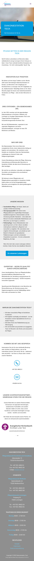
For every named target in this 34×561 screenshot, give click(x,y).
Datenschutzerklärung (17, 548)
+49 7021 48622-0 (17, 369)
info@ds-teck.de (17, 383)
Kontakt (17, 544)
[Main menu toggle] (30, 4)
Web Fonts (15, 557)
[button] (4, 429)
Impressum (17, 546)
